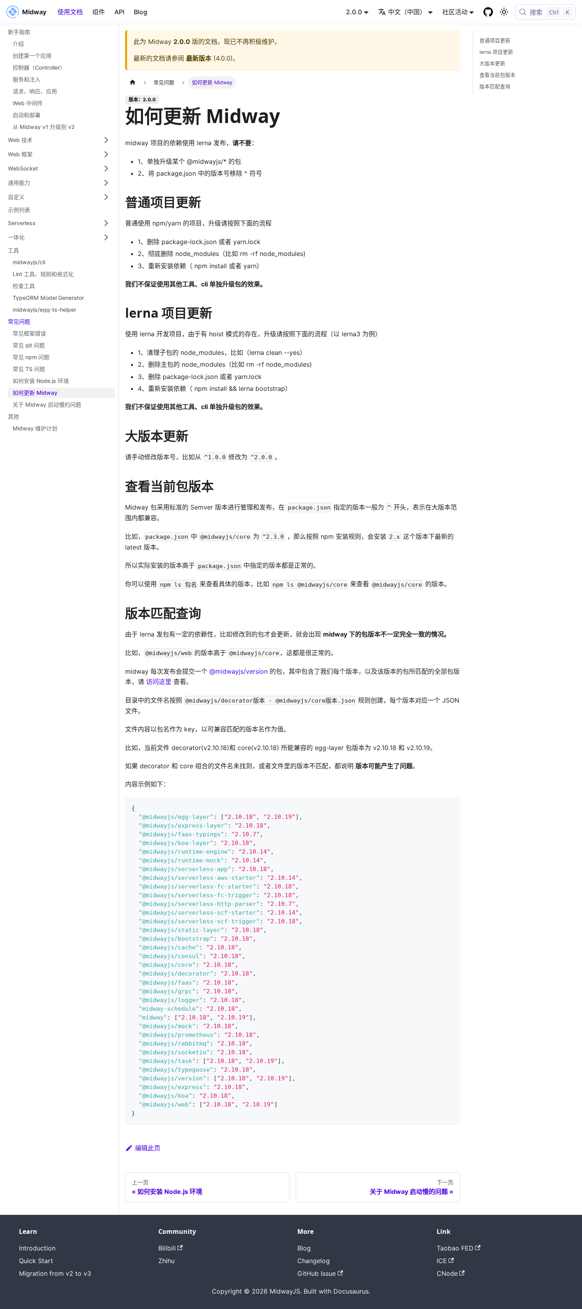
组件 (98, 12)
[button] (59, 140)
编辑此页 (147, 1148)
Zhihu (166, 1261)
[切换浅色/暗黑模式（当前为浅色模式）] (504, 12)
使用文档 (70, 12)
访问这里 (158, 682)
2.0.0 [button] (354, 12)
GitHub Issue (316, 1273)
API (119, 12)
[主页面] (132, 82)
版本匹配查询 (494, 86)
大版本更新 (492, 63)
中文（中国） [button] (407, 12)
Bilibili (167, 1248)
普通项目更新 (494, 41)
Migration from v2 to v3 (55, 1273)
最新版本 (198, 58)
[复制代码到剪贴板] (450, 807)
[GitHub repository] (488, 12)
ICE (442, 1261)
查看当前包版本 (497, 75)
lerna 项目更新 (496, 52)
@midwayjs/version (239, 671)
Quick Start (36, 1261)
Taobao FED (455, 1248)
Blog (140, 12)
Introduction (37, 1248)
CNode (447, 1273)
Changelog (313, 1261)
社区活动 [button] (455, 12)
